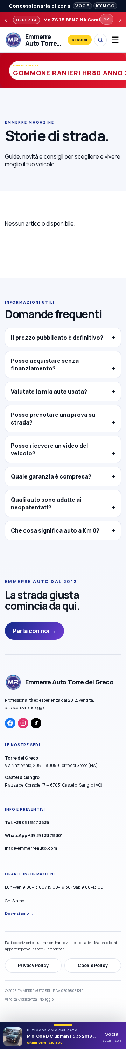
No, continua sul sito (63, 589)
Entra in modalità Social (63, 571)
